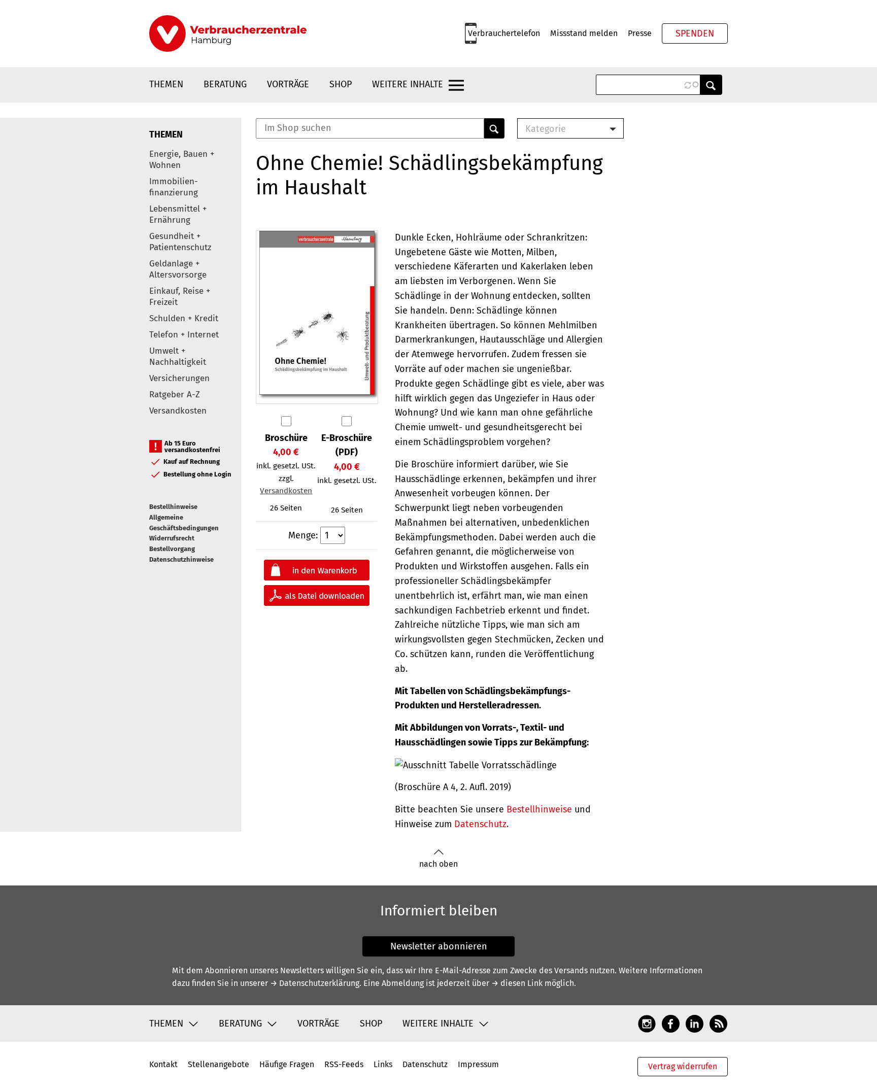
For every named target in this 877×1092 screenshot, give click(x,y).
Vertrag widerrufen (682, 1066)
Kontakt (163, 1064)
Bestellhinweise (173, 506)
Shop (340, 84)
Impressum (478, 1064)
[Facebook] (670, 1023)
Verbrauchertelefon (504, 33)
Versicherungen (179, 378)
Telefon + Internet (184, 334)
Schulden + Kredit (183, 318)
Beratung (225, 84)
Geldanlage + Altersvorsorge (178, 269)
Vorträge (288, 84)
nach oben (438, 864)
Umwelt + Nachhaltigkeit (177, 356)
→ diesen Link (517, 983)
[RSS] (718, 1023)
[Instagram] (646, 1023)
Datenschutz (480, 824)
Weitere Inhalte (407, 84)
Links (383, 1064)
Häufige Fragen (286, 1064)
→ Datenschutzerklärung (314, 983)
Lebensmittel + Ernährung (178, 214)
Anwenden (711, 85)
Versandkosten (178, 410)
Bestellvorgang (172, 549)
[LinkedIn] (694, 1023)
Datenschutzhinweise (181, 559)
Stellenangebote (218, 1064)
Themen (166, 84)
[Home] (228, 33)
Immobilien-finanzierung (173, 187)
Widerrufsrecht (171, 538)
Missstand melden (584, 33)
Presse (640, 33)
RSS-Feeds (343, 1064)
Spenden (695, 33)
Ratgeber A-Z (174, 394)
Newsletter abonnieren (438, 946)
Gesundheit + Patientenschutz (180, 242)
